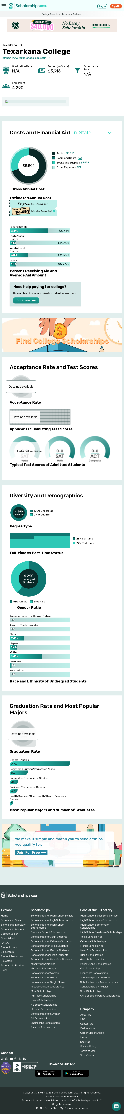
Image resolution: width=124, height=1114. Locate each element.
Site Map (85, 1041)
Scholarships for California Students (51, 941)
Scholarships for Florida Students (50, 950)
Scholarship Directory (13, 924)
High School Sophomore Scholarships (94, 926)
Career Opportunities (92, 1032)
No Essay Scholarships (44, 1004)
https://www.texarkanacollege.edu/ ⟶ (26, 57)
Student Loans (9, 947)
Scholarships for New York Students (51, 959)
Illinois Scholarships (91, 954)
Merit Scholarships (41, 991)
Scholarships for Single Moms (48, 982)
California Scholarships (93, 941)
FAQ (82, 1019)
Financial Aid (8, 938)
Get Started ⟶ (26, 300)
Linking (84, 1037)
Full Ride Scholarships (43, 995)
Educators (7, 960)
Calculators (7, 951)
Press (4, 969)
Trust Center (87, 1055)
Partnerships (87, 1028)
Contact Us (86, 1023)
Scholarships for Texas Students (49, 945)
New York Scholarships (93, 950)
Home (4, 915)
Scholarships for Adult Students (49, 936)
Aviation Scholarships (43, 1027)
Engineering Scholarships (45, 1022)
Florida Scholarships (92, 945)
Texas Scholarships (91, 936)
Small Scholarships (91, 991)
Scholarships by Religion (94, 986)
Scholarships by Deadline (95, 977)
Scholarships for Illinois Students (49, 954)
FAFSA (5, 942)
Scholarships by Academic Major (99, 982)
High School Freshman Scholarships (101, 932)
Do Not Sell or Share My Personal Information (62, 1108)
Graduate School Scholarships (48, 932)
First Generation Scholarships (47, 986)
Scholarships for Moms (44, 977)
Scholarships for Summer (45, 1013)
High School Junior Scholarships (98, 920)
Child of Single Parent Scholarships (100, 995)
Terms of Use (88, 1050)
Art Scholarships (40, 1018)
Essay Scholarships (42, 1000)
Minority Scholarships (43, 963)
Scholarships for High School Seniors (52, 915)
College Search (49, 14)
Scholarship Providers (13, 965)
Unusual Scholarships (43, 1009)
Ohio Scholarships (90, 968)
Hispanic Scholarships (43, 968)
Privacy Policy (88, 1046)
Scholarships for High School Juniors (52, 920)
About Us (85, 1014)
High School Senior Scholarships (99, 915)
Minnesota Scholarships (94, 972)
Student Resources (12, 956)
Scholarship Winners (12, 929)
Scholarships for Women (45, 972)
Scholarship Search (12, 920)
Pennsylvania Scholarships (95, 963)
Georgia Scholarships (92, 959)
